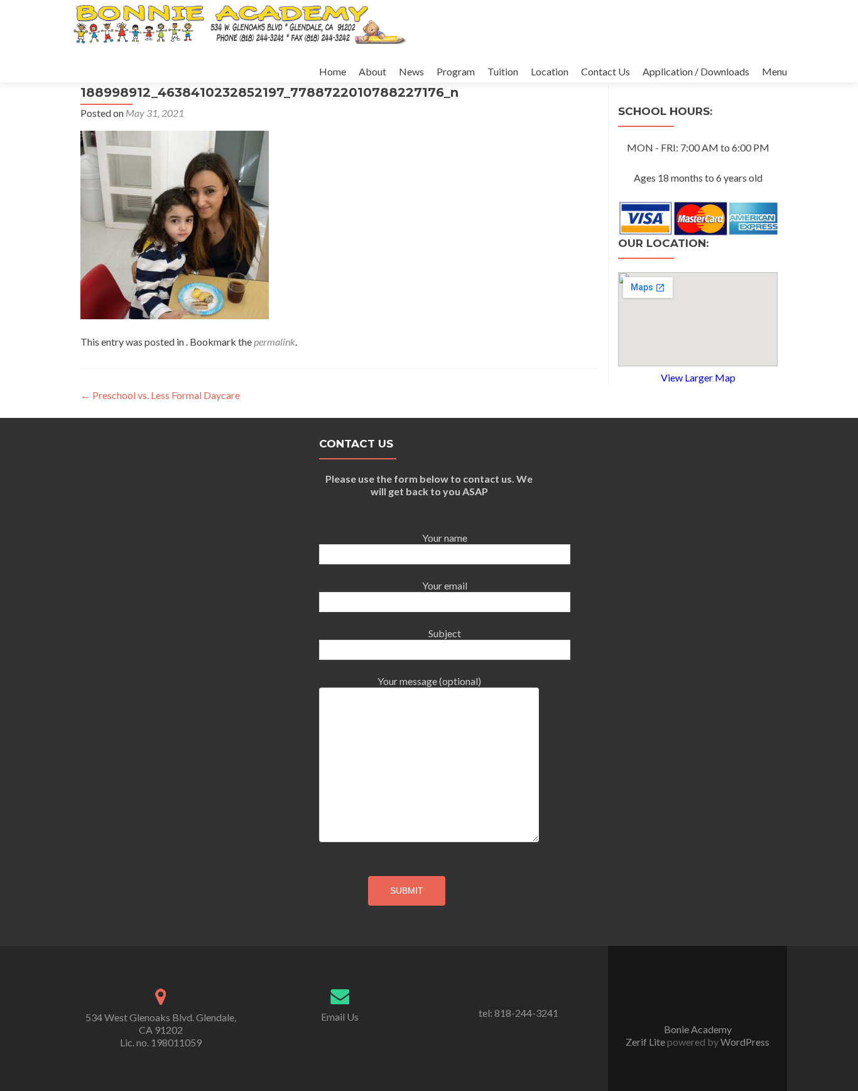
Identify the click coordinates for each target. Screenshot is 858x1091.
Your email (444, 585)
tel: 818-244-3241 (518, 1013)
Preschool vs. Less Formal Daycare (160, 395)
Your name (444, 538)
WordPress (744, 1042)
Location (549, 71)
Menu (774, 71)
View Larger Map (698, 377)
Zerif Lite (646, 1042)
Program (456, 71)
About (372, 71)
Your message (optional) (429, 681)
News (411, 71)
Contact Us (605, 71)
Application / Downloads (696, 71)
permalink (274, 342)
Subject (444, 633)
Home (332, 71)
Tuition (502, 71)
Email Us (340, 1016)
